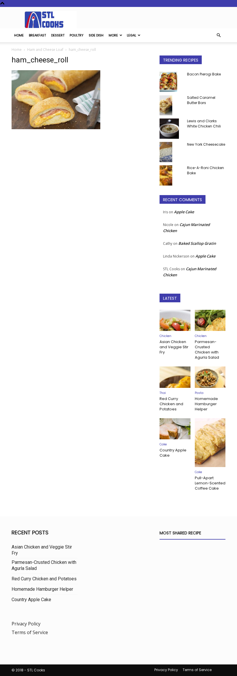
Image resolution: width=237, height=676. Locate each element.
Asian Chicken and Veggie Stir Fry (174, 347)
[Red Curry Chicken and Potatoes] (175, 377)
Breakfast (37, 35)
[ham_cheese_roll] (56, 127)
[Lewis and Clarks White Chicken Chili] (171, 128)
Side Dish (96, 35)
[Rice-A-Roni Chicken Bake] (171, 175)
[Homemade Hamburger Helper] (210, 377)
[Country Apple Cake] (175, 428)
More (113, 35)
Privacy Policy (26, 624)
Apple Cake (184, 211)
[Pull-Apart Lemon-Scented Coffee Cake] (210, 442)
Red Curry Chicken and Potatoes (171, 404)
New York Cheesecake (206, 144)
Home (19, 35)
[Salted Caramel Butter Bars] (171, 105)
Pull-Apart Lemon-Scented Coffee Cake (210, 483)
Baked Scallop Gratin (197, 243)
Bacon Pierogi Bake (204, 74)
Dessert (57, 35)
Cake (163, 444)
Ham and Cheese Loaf (45, 49)
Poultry (77, 35)
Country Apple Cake (173, 452)
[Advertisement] (81, 180)
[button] (218, 35)
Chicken (165, 336)
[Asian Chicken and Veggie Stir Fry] (175, 320)
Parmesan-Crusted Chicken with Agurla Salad (207, 349)
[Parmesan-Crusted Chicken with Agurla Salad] (210, 320)
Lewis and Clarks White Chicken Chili (204, 123)
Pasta (199, 393)
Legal (131, 35)
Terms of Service (30, 632)
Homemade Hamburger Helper (206, 404)
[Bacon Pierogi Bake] (171, 82)
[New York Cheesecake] (171, 152)
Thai (163, 393)
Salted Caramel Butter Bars (201, 100)
